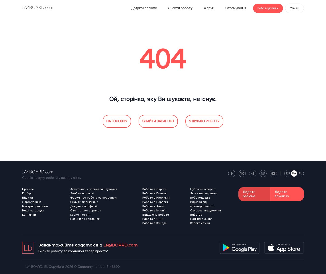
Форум (209, 8)
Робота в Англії (153, 206)
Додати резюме (144, 8)
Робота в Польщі (154, 193)
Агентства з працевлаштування (93, 189)
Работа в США (152, 219)
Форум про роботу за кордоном (93, 197)
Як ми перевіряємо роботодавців (203, 195)
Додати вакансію (282, 194)
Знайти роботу (180, 8)
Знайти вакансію (158, 121)
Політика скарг (201, 219)
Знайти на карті (82, 193)
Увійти (294, 8)
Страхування (235, 8)
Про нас (28, 189)
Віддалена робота (155, 214)
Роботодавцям (268, 8)
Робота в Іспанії (153, 210)
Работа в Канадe (154, 223)
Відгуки (27, 197)
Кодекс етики (200, 223)
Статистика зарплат (85, 210)
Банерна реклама (35, 206)
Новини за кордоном (85, 219)
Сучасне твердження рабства (205, 212)
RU (288, 173)
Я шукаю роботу (204, 121)
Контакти (29, 214)
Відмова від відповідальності (202, 204)
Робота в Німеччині (156, 197)
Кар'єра (27, 193)
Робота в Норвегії (155, 202)
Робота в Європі (154, 189)
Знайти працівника (84, 202)
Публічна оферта (202, 189)
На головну (116, 121)
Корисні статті (80, 214)
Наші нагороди (33, 210)
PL (300, 173)
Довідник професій (84, 206)
